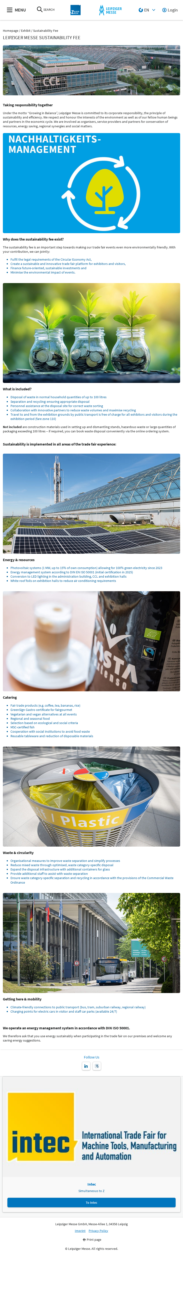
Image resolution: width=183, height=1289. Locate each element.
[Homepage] (75, 10)
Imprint (80, 1231)
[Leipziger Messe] (110, 10)
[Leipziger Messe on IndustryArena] (97, 1066)
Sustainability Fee (45, 31)
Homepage (10, 31)
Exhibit (25, 31)
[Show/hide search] (40, 10)
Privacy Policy (98, 1231)
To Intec (91, 1202)
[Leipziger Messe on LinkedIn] (86, 1066)
